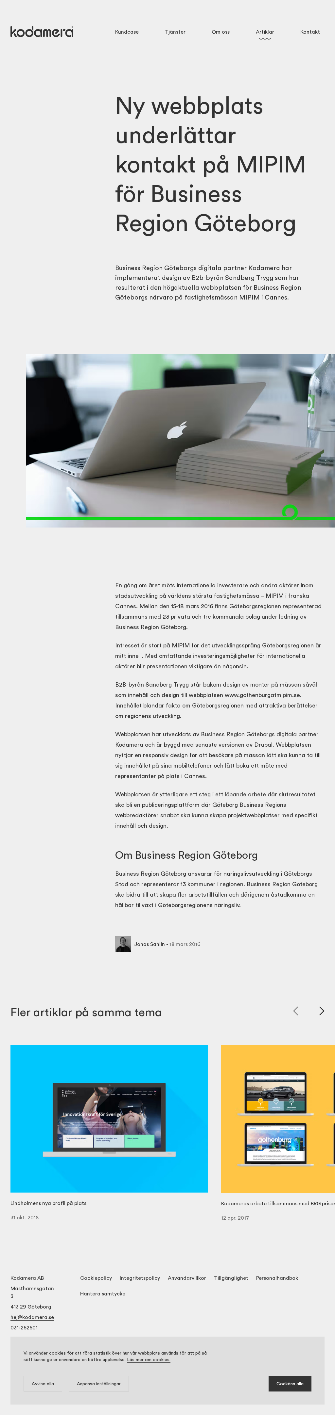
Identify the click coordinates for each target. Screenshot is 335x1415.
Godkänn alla (290, 1383)
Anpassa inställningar (99, 1383)
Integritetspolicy (140, 1278)
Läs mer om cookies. (148, 1359)
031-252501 (24, 1327)
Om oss (221, 31)
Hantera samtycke (102, 1293)
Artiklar (265, 31)
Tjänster (175, 31)
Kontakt (310, 31)
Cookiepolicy (96, 1278)
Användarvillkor (187, 1278)
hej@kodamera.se (32, 1317)
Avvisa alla (43, 1383)
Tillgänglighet (231, 1278)
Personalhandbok (277, 1278)
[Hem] (41, 31)
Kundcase (127, 31)
